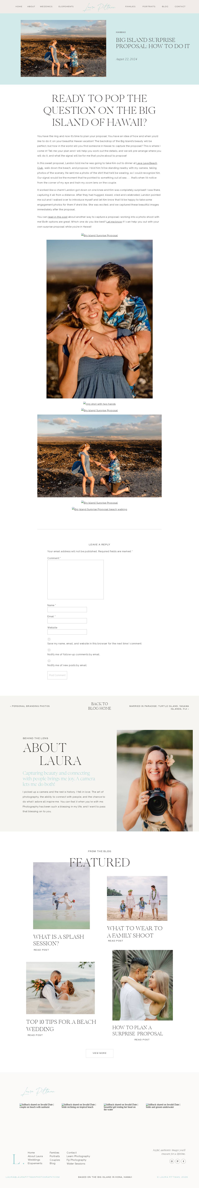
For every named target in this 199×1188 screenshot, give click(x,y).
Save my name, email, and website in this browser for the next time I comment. (94, 643)
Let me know (114, 221)
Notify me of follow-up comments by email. (73, 654)
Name (51, 605)
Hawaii (121, 32)
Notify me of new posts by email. (67, 665)
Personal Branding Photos (31, 706)
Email (51, 616)
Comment (54, 558)
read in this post (57, 217)
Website (52, 627)
